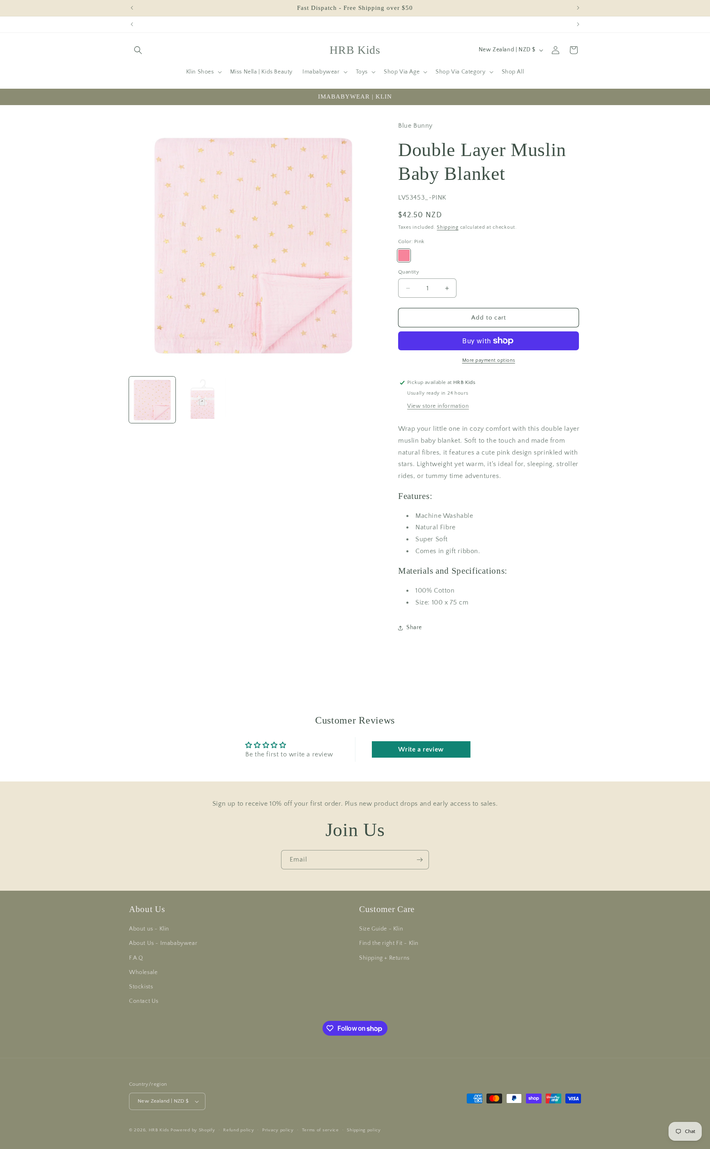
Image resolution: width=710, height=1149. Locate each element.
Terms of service (320, 1130)
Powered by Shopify (193, 1130)
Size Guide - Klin (381, 929)
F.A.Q (136, 958)
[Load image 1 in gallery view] (152, 400)
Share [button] (414, 627)
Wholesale (143, 972)
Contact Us (144, 1001)
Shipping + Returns (384, 958)
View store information (438, 406)
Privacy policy (278, 1130)
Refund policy (238, 1130)
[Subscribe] (419, 859)
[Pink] (404, 255)
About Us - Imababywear (163, 943)
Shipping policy (364, 1130)
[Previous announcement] (132, 8)
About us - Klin (149, 929)
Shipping (448, 227)
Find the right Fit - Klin (389, 943)
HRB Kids (160, 1130)
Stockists (141, 987)
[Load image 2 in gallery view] (203, 400)
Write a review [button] (420, 749)
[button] (138, 50)
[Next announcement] (578, 8)
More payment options (488, 360)
